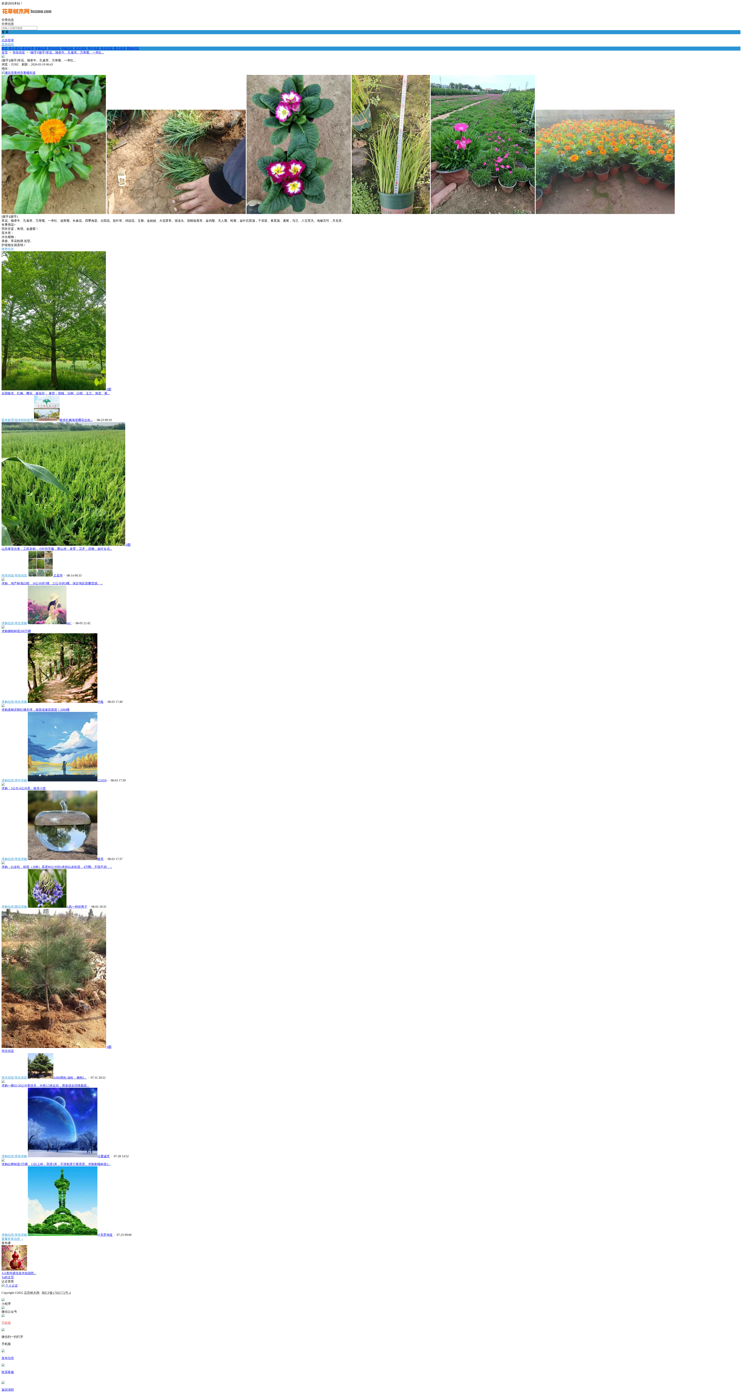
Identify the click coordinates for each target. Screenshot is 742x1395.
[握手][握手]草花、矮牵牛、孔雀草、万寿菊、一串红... (67, 52)
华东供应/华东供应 (14, 575)
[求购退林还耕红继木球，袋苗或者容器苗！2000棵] (3, 706)
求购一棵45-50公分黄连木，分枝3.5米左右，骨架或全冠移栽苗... (45, 1085)
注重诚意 (103, 1156)
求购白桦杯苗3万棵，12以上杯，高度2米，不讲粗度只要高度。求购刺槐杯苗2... (56, 1164)
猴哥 (100, 859)
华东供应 (54, 48)
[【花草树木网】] (27, 16)
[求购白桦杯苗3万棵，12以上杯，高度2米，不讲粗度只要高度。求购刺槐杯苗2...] (3, 1160)
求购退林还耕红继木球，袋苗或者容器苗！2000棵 (36, 709)
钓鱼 (100, 701)
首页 (5, 48)
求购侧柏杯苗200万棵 (16, 631)
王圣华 (58, 575)
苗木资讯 (15, 48)
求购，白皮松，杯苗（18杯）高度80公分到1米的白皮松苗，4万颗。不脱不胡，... (57, 867)
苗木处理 (28, 48)
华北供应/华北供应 (14, 1077)
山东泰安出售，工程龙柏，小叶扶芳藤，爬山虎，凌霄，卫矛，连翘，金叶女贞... (57, 548)
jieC (68, 623)
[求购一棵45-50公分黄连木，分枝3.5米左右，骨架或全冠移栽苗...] (3, 1081)
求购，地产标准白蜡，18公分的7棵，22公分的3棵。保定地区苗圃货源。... (52, 583)
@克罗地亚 (105, 1234)
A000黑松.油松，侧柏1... (70, 1077)
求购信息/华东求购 (14, 859)
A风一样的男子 (76, 906)
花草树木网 (31, 1292)
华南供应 (67, 48)
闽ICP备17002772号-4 (56, 1292)
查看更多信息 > (12, 1238)
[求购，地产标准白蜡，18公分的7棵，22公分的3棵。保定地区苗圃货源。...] (3, 579)
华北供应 (80, 48)
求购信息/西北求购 (14, 906)
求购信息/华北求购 (14, 623)
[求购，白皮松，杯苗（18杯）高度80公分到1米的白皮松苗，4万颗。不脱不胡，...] (3, 863)
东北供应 (106, 48)
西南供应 (133, 48)
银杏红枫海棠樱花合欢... (76, 420)
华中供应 (93, 48)
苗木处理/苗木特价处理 (17, 420)
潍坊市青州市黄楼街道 (20, 72)
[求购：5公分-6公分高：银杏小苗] (3, 784)
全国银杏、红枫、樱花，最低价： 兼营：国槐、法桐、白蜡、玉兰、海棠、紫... (56, 393)
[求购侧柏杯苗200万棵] (3, 627)
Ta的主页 (8, 1277)
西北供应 (120, 48)
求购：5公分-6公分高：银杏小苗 (24, 788)
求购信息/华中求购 (14, 780)
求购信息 (41, 48)
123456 (102, 780)
